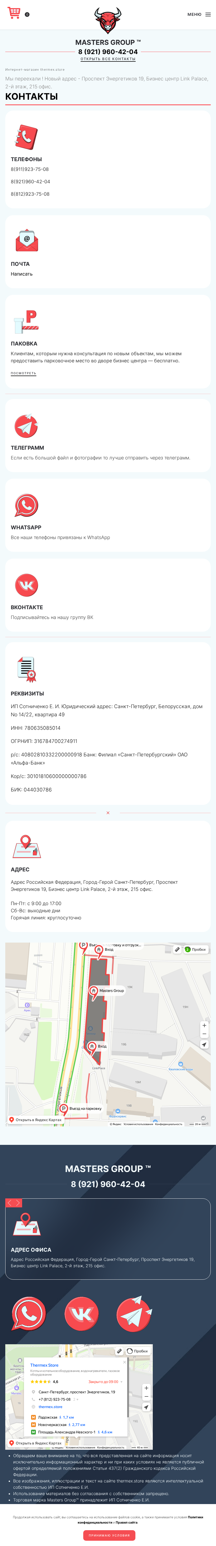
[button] (199, 14)
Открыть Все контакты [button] (108, 59)
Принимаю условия (109, 1535)
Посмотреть (23, 373)
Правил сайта (127, 1522)
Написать (22, 274)
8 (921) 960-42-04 (108, 52)
